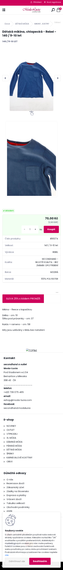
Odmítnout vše (17, 561)
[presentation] (5, 78)
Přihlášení (37, 2)
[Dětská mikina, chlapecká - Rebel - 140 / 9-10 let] (31, 78)
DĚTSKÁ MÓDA (22, 23)
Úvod (7, 23)
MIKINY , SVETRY (41, 23)
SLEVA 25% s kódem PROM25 (23, 298)
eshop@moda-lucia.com (18, 400)
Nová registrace (54, 2)
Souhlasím (40, 561)
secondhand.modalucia (17, 408)
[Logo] (31, 10)
